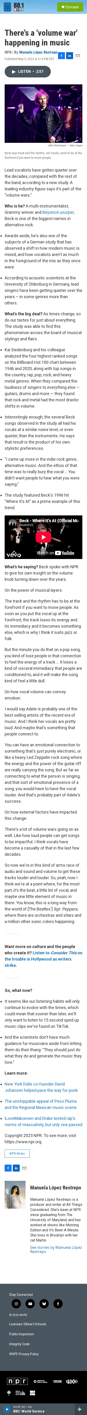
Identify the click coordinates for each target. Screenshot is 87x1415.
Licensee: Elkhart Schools (27, 1324)
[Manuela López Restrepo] (15, 1195)
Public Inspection (21, 1334)
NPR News (17, 1153)
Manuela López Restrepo (38, 52)
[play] (7, 1409)
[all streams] (81, 1409)
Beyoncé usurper (58, 212)
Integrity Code (19, 1344)
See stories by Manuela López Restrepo (56, 1249)
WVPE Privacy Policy (24, 1354)
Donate (72, 7)
